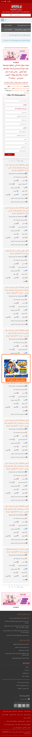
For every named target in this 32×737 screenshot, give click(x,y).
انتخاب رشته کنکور (26, 728)
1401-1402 (11, 184)
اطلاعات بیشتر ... (7, 25)
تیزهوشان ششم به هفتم (12, 721)
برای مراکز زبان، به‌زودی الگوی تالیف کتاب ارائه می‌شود (18, 635)
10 (9, 161)
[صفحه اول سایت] (16, 6)
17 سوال (24, 576)
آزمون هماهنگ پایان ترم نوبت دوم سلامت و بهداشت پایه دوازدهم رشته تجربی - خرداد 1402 (16, 423)
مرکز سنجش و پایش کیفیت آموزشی (18, 198)
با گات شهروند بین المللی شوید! (22, 30)
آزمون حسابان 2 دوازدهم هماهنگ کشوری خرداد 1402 (17, 550)
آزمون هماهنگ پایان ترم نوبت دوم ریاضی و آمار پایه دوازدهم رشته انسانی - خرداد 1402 (17, 333)
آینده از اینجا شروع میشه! (23, 25)
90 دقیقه (24, 446)
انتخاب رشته (17, 724)
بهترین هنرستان (27, 715)
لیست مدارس (20, 715)
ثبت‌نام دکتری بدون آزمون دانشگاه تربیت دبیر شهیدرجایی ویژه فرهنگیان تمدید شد (16, 631)
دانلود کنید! (17, 170)
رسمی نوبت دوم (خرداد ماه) (18, 90)
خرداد (24, 188)
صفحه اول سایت (27, 711)
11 (12, 161)
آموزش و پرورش (14, 188)
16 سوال (24, 317)
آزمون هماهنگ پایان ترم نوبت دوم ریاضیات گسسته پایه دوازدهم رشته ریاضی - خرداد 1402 (17, 290)
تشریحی (27, 93)
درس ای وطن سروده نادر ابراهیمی (22, 647)
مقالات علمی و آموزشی (24, 640)
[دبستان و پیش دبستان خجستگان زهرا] (16, 55)
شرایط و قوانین (25, 673)
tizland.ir (29, 734)
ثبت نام (3, 1)
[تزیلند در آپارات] (24, 707)
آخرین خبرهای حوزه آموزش (23, 614)
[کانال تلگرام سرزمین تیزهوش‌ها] (28, 707)
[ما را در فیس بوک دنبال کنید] (16, 707)
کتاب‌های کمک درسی (17, 728)
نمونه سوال (14, 711)
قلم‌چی (24, 281)
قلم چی (24, 411)
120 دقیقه (24, 274)
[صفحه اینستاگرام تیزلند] (20, 707)
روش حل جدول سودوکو (24, 650)
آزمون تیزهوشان (21, 721)
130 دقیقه (24, 573)
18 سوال (24, 278)
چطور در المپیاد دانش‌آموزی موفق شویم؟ (20, 658)
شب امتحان (28, 721)
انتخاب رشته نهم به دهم (9, 724)
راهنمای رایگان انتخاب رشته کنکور (19, 35)
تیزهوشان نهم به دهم (25, 724)
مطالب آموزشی (12, 715)
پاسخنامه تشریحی (22, 184)
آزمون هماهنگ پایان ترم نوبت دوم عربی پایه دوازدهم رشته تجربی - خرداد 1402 (17, 210)
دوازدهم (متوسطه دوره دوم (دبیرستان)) (17, 173)
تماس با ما (27, 670)
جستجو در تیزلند (18, 15)
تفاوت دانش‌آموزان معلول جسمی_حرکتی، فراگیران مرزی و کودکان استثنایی (17, 654)
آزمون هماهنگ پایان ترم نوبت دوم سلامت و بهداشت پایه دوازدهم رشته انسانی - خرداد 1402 (16, 509)
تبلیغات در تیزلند (25, 676)
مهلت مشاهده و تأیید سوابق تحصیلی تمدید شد (19, 618)
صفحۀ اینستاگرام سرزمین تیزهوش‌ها (16, 40)
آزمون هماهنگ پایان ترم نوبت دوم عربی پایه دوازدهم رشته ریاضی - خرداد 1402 (17, 167)
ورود (8, 1)
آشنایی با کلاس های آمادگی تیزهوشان (21, 644)
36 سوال (24, 407)
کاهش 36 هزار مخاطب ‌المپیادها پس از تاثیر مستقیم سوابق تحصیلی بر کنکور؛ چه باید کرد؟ (16, 626)
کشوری (15, 195)
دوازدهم (9, 88)
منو (2, 20)
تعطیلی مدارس (5, 715)
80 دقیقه (24, 191)
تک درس (24, 181)
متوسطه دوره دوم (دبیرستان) (22, 88)
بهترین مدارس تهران (7, 711)
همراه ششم (20, 711)
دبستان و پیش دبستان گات (16, 380)
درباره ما (27, 667)
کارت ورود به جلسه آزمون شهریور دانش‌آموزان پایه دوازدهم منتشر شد (17, 622)
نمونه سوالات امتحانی (16, 86)
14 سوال (24, 195)
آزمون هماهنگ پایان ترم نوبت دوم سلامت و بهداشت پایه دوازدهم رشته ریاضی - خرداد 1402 (16, 466)
